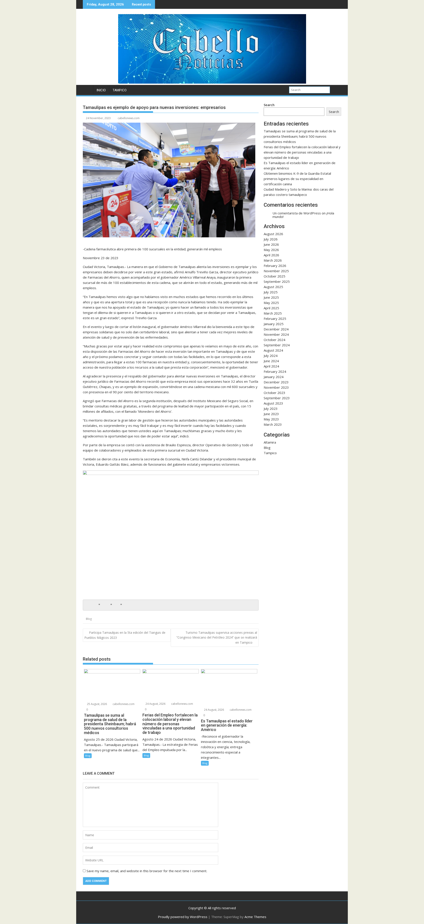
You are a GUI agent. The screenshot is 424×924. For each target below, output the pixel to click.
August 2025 (273, 287)
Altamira (270, 442)
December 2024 (276, 329)
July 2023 (271, 408)
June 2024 (271, 361)
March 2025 (273, 313)
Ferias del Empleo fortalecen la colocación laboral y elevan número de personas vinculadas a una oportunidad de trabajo (302, 152)
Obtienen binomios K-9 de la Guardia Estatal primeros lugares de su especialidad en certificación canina (297, 178)
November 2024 (276, 334)
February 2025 (275, 318)
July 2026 (271, 239)
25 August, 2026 (96, 704)
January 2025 (274, 324)
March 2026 (273, 260)
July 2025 (271, 292)
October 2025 (274, 276)
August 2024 (273, 350)
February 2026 (275, 265)
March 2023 (273, 424)
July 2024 (271, 355)
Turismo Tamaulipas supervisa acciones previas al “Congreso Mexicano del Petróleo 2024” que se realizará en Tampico (216, 637)
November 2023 (276, 387)
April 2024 (271, 366)
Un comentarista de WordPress (297, 213)
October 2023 (274, 392)
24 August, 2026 (155, 704)
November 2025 (276, 271)
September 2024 (277, 345)
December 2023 (276, 382)
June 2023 (271, 414)
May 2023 (271, 419)
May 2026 (271, 249)
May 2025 (271, 302)
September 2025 (277, 281)
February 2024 (275, 371)
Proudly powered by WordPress (182, 917)
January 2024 (274, 377)
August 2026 (273, 234)
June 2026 (271, 244)
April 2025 (271, 308)
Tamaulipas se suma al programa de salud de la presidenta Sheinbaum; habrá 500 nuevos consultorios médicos (300, 136)
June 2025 (271, 297)
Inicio (101, 90)
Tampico (120, 90)
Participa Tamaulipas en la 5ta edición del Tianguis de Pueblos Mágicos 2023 (124, 635)
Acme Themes (255, 917)
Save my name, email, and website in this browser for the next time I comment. (147, 871)
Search (269, 105)
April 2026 (271, 255)
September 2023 (277, 398)
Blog (89, 619)
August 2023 (273, 403)
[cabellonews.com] (212, 82)
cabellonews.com (129, 118)
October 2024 (274, 339)
